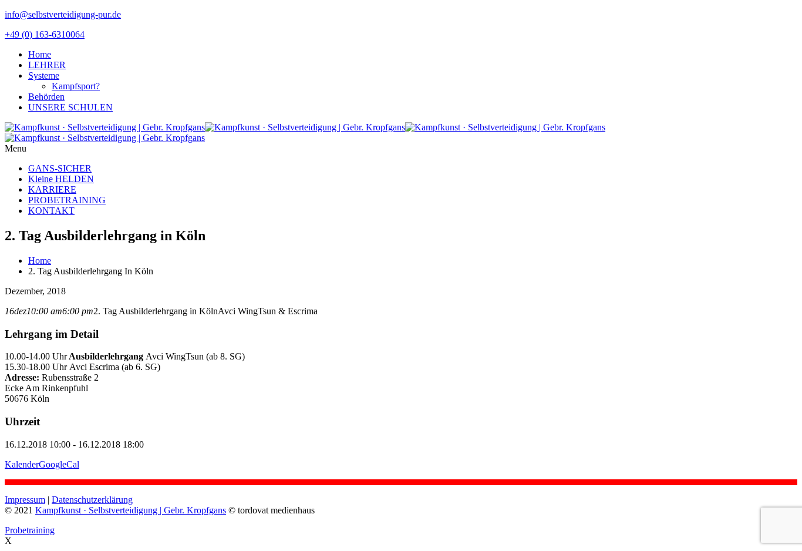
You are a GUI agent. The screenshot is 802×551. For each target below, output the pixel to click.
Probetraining (30, 530)
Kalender (22, 464)
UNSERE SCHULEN (70, 107)
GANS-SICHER (60, 168)
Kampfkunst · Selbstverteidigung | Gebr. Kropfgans (130, 510)
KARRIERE (52, 189)
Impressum (25, 500)
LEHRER (47, 65)
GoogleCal (59, 464)
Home (39, 54)
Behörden (46, 97)
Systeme (43, 75)
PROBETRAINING (67, 200)
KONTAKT (51, 211)
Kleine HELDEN (61, 179)
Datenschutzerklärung (92, 500)
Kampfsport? (76, 86)
